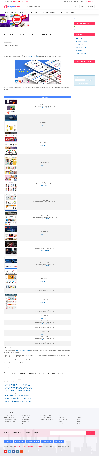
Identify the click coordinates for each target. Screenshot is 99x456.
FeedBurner (87, 83)
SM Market (14, 1)
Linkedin (79, 417)
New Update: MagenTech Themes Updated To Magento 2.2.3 (18, 400)
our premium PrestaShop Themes (23, 350)
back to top (6, 403)
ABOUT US (8, 441)
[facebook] (13, 451)
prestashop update (32, 373)
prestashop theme (51, 373)
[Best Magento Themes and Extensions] (12, 6)
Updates (11, 369)
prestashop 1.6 (61, 373)
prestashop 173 (22, 373)
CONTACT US (58, 441)
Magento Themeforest (36, 446)
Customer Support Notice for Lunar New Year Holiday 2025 (17, 385)
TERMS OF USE (19, 441)
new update (14, 373)
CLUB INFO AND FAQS (33, 441)
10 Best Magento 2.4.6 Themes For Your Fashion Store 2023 (17, 390)
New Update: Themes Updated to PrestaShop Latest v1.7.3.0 (18, 401)
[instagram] (25, 451)
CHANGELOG (47, 107)
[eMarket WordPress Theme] (84, 19)
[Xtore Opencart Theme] (84, 30)
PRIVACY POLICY (46, 441)
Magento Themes (27, 446)
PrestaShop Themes (33, 56)
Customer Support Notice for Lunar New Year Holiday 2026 (17, 384)
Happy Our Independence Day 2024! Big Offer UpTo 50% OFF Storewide (20, 388)
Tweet (5, 379)
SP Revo (26, 1)
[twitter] (9, 451)
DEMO (41, 107)
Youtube (79, 423)
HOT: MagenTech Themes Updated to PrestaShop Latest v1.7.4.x (18, 398)
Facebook (79, 415)
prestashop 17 (42, 373)
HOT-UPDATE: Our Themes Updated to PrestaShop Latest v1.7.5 (18, 397)
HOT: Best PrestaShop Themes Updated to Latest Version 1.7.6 (18, 395)
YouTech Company (19, 446)
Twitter (78, 419)
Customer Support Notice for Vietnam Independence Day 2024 (18, 387)
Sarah (10, 44)
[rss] (21, 451)
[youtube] (5, 451)
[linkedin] (17, 451)
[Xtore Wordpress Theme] (84, 26)
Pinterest (79, 421)
